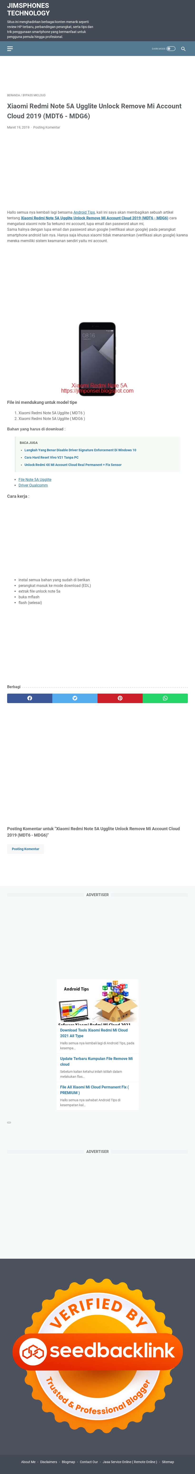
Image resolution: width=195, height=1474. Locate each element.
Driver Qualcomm (33, 485)
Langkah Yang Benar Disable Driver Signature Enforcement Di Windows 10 (80, 450)
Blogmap (68, 1462)
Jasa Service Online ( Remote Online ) (130, 1462)
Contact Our (89, 1462)
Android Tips (84, 212)
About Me (28, 1462)
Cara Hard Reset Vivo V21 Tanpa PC (51, 458)
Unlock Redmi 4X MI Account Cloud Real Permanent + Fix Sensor (73, 465)
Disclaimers (48, 1462)
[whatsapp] (165, 698)
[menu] (13, 48)
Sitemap (168, 1462)
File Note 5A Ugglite (35, 479)
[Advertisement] (97, 73)
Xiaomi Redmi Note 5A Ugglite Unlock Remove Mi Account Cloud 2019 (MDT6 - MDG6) (94, 218)
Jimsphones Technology (28, 9)
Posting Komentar (46, 127)
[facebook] (29, 698)
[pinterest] (120, 698)
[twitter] (75, 698)
